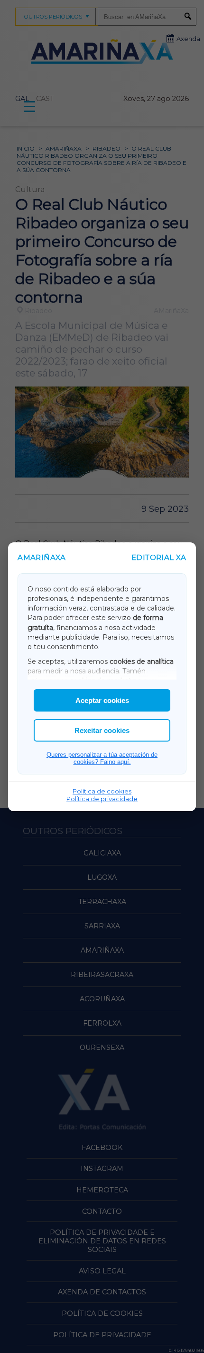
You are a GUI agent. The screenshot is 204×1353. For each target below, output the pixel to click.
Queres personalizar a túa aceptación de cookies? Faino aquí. (102, 758)
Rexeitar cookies (102, 730)
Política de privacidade (102, 799)
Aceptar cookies (102, 700)
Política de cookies (102, 791)
